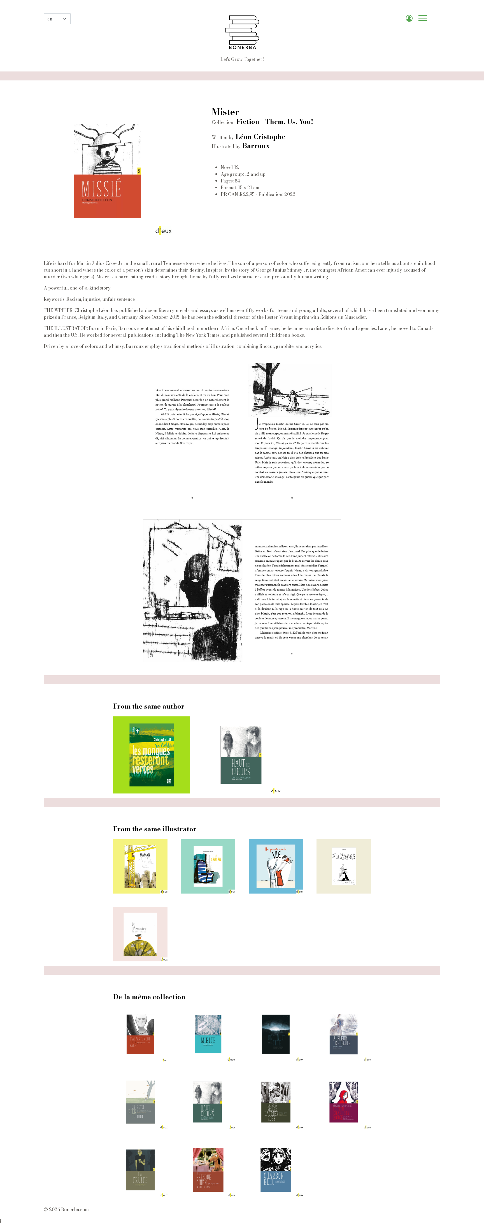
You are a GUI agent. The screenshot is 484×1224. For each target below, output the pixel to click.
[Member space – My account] (411, 19)
